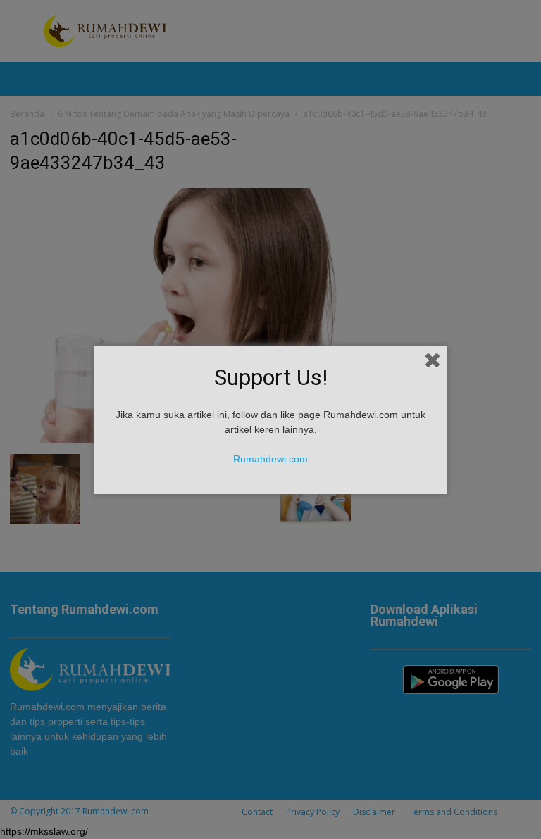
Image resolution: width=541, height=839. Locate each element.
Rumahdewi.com (270, 459)
